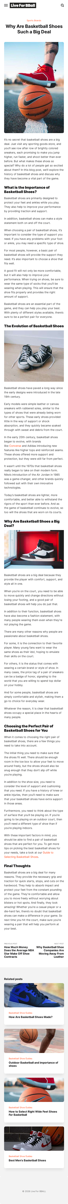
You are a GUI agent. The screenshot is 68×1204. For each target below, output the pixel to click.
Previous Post (19, 951)
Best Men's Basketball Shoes (27, 1160)
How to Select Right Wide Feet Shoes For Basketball (33, 1113)
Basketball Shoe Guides (20, 1013)
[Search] (62, 5)
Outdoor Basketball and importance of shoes (33, 1064)
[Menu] (6, 5)
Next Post (50, 951)
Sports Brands (34, 20)
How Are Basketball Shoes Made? (30, 1017)
